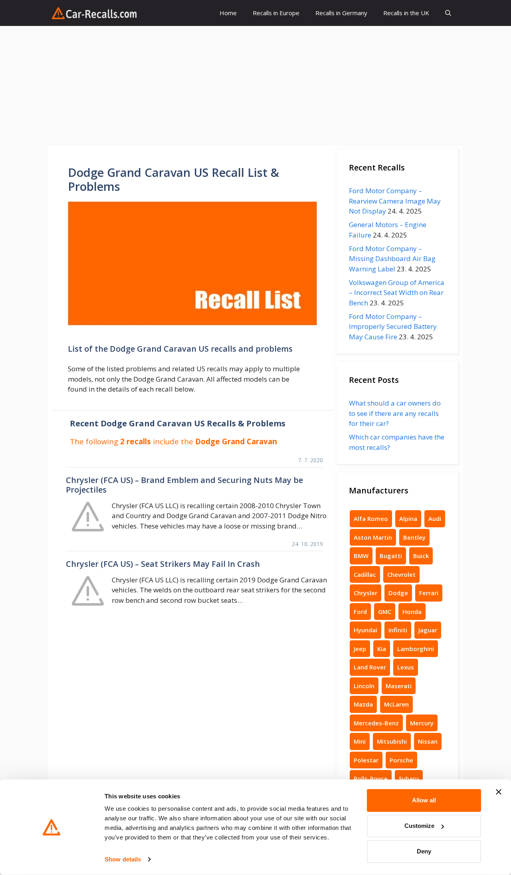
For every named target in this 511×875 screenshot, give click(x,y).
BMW (361, 556)
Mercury (422, 723)
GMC (384, 612)
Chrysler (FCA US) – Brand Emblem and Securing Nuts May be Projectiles (184, 485)
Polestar (366, 760)
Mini (360, 741)
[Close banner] (498, 792)
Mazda (363, 704)
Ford (360, 612)
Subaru (409, 778)
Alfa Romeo (371, 519)
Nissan (428, 741)
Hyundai (365, 630)
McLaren (396, 704)
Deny (424, 851)
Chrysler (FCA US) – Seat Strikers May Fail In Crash (163, 563)
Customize (419, 825)
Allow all (424, 800)
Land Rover (370, 667)
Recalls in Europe (276, 13)
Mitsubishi (392, 741)
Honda (412, 612)
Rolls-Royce (371, 778)
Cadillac (365, 574)
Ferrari (428, 593)
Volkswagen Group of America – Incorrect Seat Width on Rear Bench (396, 292)
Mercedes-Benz (376, 723)
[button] (448, 13)
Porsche (401, 760)
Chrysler (365, 593)
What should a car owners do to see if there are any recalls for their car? (395, 413)
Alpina (408, 519)
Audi (434, 519)
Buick (421, 556)
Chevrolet (401, 574)
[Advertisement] (255, 86)
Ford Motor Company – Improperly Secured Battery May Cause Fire (393, 326)
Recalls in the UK (406, 13)
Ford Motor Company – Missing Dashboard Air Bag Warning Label (392, 258)
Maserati (399, 686)
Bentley (414, 537)
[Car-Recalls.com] (94, 13)
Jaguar (427, 630)
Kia (381, 649)
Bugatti (391, 556)
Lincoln (364, 686)
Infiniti (397, 630)
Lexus (405, 667)
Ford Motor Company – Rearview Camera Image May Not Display (395, 201)
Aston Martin (373, 537)
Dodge (398, 593)
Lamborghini (415, 649)
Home (228, 13)
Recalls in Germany (341, 13)
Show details (123, 859)
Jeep (360, 649)
